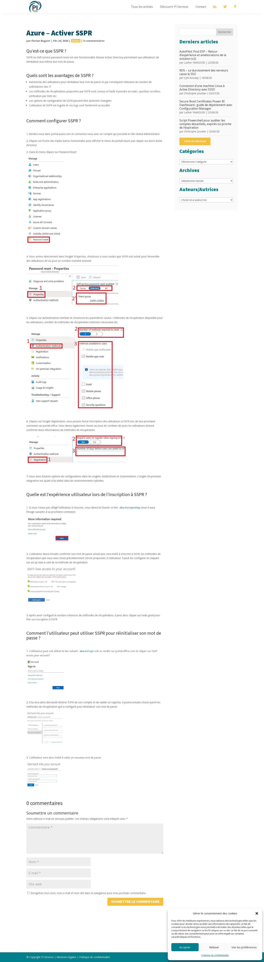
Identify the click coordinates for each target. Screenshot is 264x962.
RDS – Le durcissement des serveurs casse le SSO (203, 72)
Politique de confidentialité (215, 955)
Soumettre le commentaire (135, 901)
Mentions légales (66, 957)
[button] (257, 913)
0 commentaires (94, 40)
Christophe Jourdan (195, 93)
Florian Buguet (40, 40)
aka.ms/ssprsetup (130, 507)
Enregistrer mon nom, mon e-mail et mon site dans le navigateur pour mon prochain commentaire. (88, 893)
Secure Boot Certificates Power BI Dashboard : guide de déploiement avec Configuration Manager (205, 104)
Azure (76, 40)
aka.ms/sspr (87, 651)
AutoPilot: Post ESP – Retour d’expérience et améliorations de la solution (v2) (202, 55)
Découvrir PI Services (174, 7)
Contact (201, 7)
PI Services (47, 957)
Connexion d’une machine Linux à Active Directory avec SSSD (201, 87)
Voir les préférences (244, 947)
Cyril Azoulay (191, 78)
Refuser (214, 947)
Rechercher (224, 32)
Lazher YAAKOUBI (194, 62)
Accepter (185, 947)
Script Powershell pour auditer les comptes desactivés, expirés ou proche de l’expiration (205, 124)
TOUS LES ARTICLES (195, 141)
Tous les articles (142, 7)
